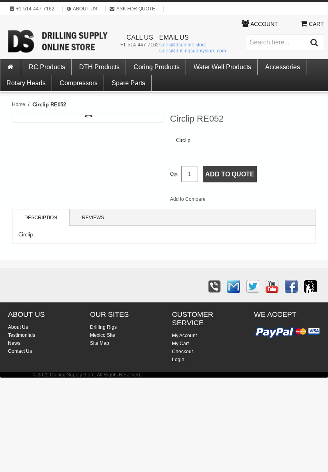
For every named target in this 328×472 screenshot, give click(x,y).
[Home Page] (10, 67)
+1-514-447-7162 (139, 45)
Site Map (99, 343)
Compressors (79, 83)
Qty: (174, 174)
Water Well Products (222, 67)
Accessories (282, 67)
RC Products (47, 67)
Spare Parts (128, 83)
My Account (184, 335)
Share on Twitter (254, 201)
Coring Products (157, 67)
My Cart (180, 343)
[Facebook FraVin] (291, 286)
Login (178, 359)
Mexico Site (102, 335)
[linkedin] (310, 286)
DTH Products (99, 67)
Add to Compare (188, 199)
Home (18, 104)
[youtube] (272, 286)
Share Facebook (238, 201)
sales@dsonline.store (182, 45)
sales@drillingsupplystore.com (192, 51)
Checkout (182, 351)
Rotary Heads (26, 83)
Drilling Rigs (103, 327)
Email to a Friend (222, 201)
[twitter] (252, 286)
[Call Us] (214, 286)
